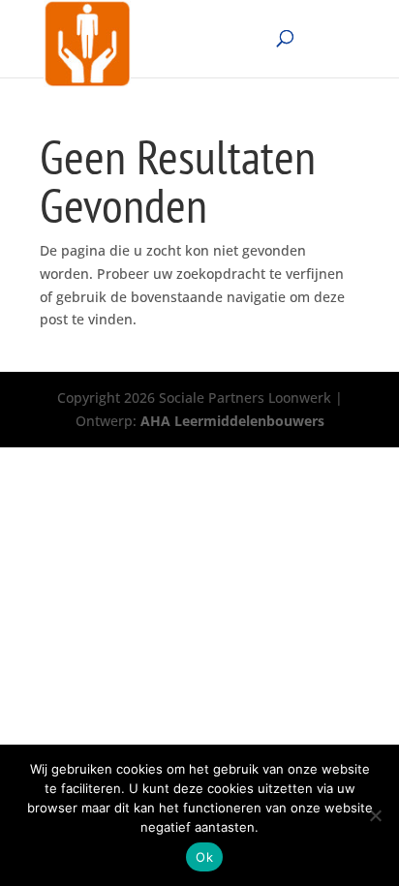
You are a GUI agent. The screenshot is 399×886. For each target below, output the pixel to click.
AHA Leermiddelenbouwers (232, 421)
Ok (204, 857)
